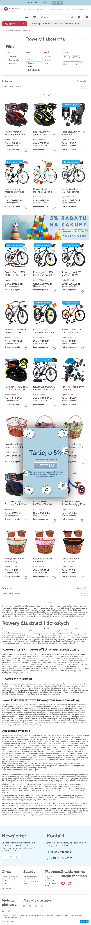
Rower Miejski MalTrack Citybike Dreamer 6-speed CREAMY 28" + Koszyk (45, 503)
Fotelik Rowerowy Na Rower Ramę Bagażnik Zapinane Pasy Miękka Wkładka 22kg (73, 133)
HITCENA (57, 3)
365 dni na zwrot (57, 9)
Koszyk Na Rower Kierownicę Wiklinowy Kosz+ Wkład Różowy (42, 560)
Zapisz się (11, 856)
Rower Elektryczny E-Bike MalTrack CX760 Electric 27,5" (44, 388)
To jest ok (84, 922)
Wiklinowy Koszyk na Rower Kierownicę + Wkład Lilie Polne (72, 446)
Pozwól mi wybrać (8, 921)
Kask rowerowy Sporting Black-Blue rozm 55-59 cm (15, 503)
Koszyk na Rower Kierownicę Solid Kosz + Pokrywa (17, 446)
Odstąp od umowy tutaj (79, 9)
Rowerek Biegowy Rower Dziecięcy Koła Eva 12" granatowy (73, 503)
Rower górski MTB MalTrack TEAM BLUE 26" (44, 274)
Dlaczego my (6, 888)
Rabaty (4, 883)
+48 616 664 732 (61, 858)
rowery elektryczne (47, 668)
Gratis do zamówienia (9, 876)
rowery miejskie (56, 629)
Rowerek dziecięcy (44, 709)
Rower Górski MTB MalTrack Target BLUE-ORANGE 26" (71, 190)
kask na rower (37, 755)
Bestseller (58, 23)
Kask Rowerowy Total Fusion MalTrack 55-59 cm (16, 388)
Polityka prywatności (30, 876)
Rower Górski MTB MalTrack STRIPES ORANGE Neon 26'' (71, 331)
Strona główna (8, 30)
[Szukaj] (71, 17)
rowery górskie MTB (43, 629)
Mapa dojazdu (7, 886)
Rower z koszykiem (20, 658)
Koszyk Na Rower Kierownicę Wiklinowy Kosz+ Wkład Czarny (70, 560)
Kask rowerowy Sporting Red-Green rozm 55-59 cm (44, 133)
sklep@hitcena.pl (61, 851)
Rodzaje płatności (51, 881)
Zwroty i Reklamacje (30, 881)
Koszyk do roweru (8, 764)
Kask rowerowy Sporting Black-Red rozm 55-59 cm (15, 133)
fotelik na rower (40, 745)
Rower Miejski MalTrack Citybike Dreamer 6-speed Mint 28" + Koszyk (42, 190)
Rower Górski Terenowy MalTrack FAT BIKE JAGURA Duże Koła (43, 331)
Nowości (47, 23)
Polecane (68, 23)
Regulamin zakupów (30, 879)
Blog (77, 23)
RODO (25, 884)
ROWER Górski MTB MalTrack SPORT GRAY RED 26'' (15, 331)
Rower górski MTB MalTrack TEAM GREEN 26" (71, 274)
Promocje (36, 23)
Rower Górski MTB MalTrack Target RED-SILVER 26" (16, 274)
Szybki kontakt (35, 9)
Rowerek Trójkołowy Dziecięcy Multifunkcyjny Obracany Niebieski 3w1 (72, 388)
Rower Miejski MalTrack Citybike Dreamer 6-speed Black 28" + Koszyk (15, 190)
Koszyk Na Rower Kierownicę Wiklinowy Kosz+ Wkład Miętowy (14, 560)
